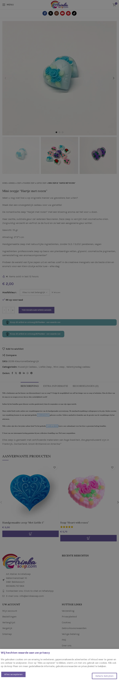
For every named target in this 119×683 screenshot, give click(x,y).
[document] (59, 341)
